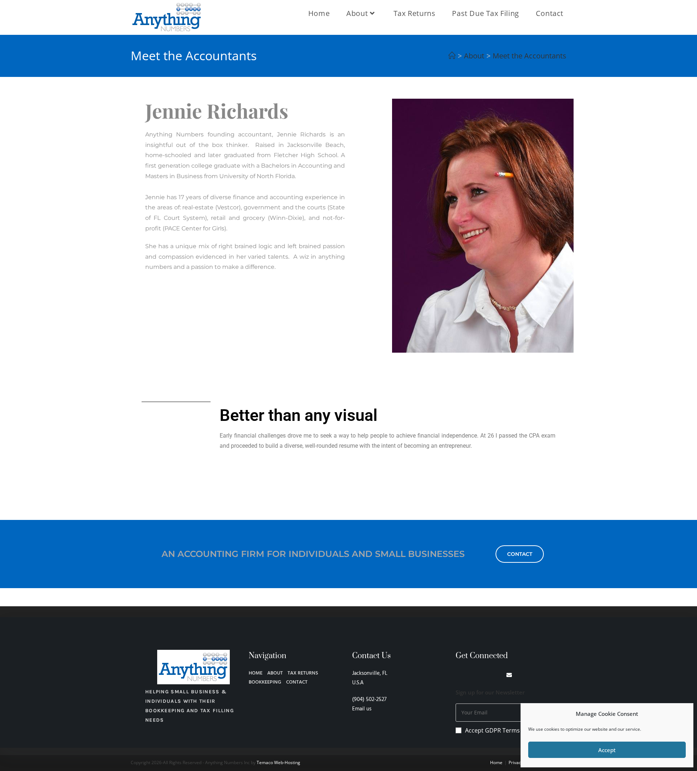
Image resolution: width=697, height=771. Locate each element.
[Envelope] (509, 675)
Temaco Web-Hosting (278, 762)
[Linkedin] (471, 675)
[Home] (452, 56)
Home (496, 762)
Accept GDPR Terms (492, 730)
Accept (607, 750)
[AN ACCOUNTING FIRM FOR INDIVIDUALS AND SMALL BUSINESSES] (150, 555)
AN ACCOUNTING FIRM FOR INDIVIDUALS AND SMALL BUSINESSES (313, 554)
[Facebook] (458, 675)
